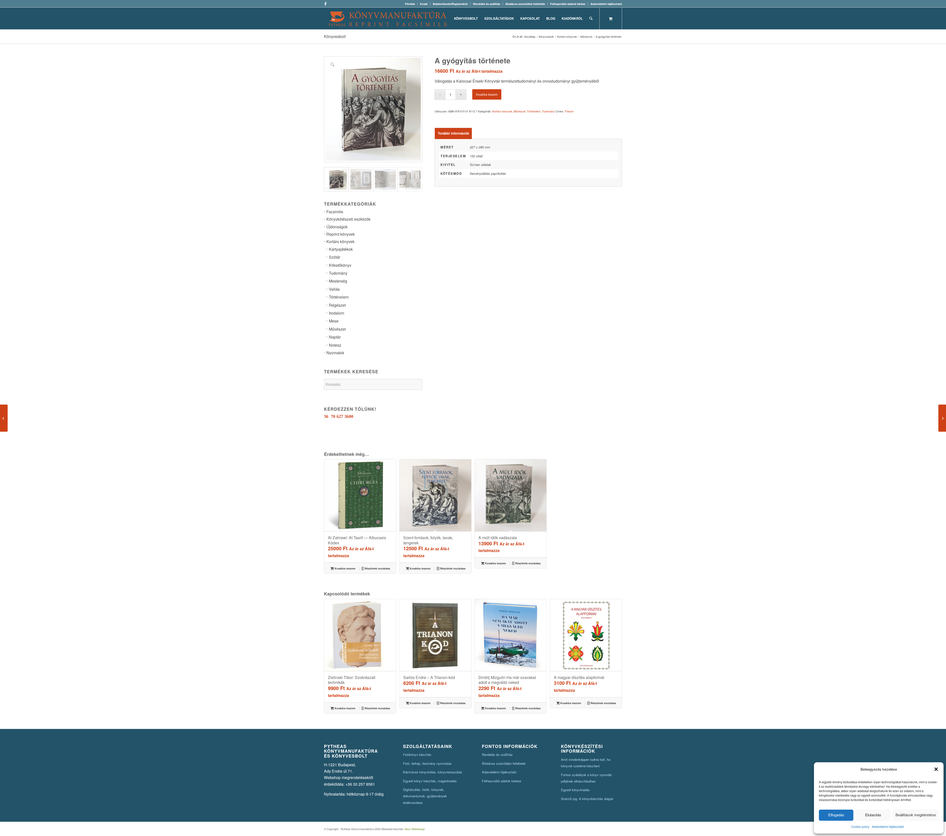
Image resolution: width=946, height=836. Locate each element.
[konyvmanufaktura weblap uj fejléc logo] (388, 18)
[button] (936, 769)
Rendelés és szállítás (486, 4)
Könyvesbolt (335, 36)
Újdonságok (337, 227)
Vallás (334, 289)
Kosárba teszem (487, 94)
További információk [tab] (453, 133)
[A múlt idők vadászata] (942, 418)
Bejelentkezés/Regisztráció (450, 4)
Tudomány (338, 273)
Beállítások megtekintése (915, 815)
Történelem (339, 297)
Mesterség (338, 281)
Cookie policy (860, 826)
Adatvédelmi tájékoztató (888, 826)
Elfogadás (836, 815)
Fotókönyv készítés (417, 754)
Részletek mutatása (377, 568)
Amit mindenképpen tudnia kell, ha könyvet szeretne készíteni (585, 762)
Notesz (335, 345)
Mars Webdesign (415, 829)
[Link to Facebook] (325, 3)
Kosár (424, 4)
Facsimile (334, 211)
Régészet (337, 305)
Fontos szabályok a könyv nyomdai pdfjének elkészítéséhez (586, 777)
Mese (333, 321)
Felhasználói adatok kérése (567, 4)
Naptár (335, 337)
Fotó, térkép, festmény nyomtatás (427, 763)
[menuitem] (410, 3)
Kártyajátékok (341, 249)
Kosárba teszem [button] (344, 568)
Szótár (334, 257)
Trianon (569, 111)
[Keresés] (591, 18)
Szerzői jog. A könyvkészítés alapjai (587, 798)
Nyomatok (335, 353)
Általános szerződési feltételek (525, 4)
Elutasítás (873, 815)
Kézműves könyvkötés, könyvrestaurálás (432, 772)
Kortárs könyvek (340, 241)
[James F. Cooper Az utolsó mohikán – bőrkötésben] (4, 418)
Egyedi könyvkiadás (575, 789)
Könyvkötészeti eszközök (348, 219)
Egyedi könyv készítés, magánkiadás (430, 781)
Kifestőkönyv (340, 265)
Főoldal (410, 4)
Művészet (337, 329)
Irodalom (336, 313)
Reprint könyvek (340, 234)
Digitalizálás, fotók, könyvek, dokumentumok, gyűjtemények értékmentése (425, 796)
